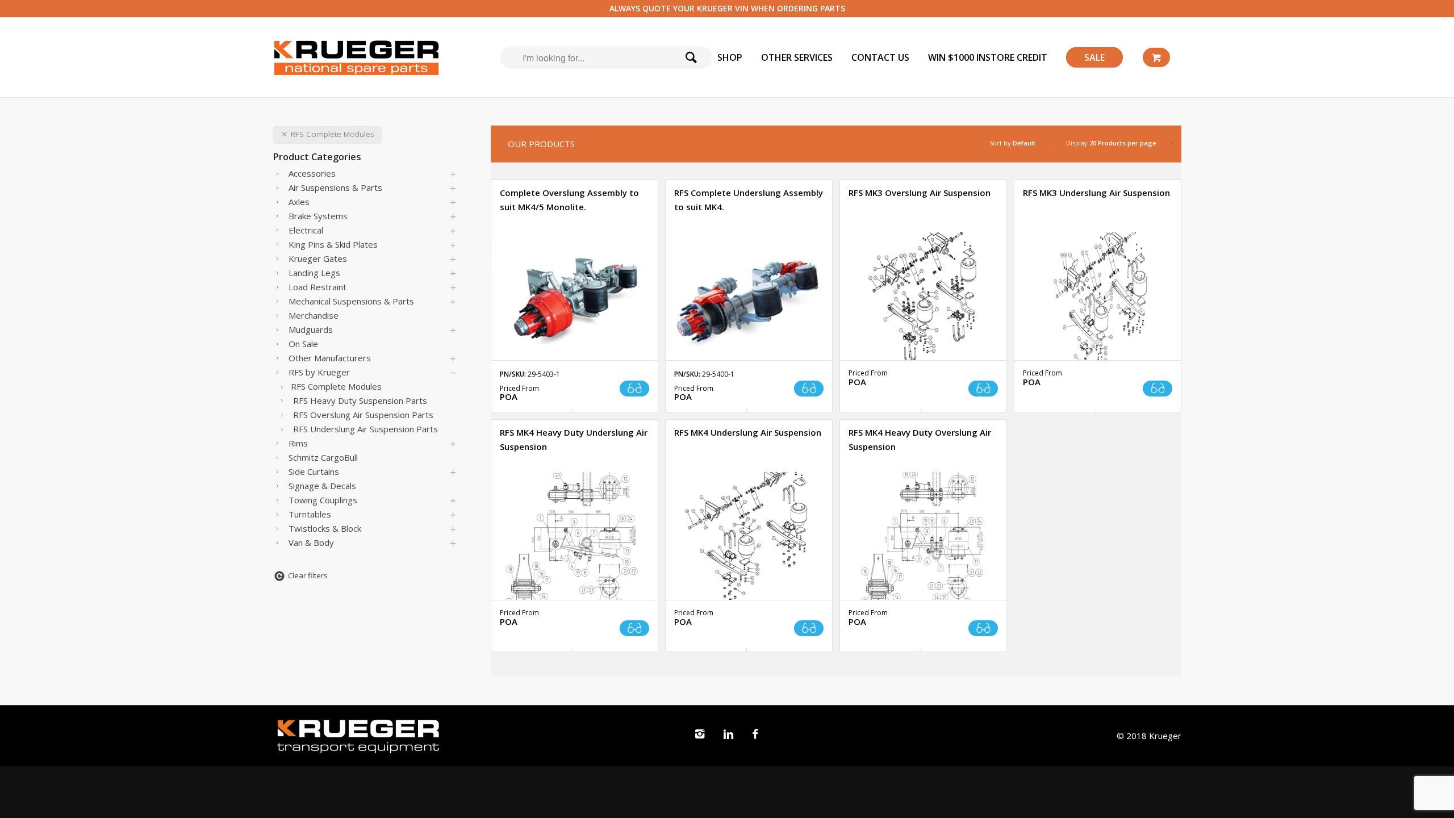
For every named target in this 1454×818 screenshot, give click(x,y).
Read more (634, 389)
